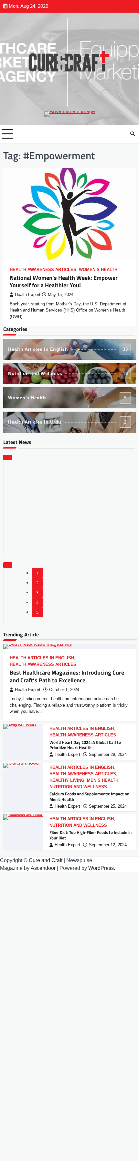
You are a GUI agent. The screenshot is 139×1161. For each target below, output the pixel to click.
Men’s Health (102, 780)
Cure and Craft (45, 860)
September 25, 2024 (108, 806)
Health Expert (27, 294)
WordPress (101, 868)
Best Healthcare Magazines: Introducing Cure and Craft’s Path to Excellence (67, 676)
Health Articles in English (68, 349)
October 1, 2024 (64, 690)
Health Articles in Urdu (67, 422)
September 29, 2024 (108, 754)
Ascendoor (43, 868)
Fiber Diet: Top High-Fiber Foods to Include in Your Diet (90, 835)
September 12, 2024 (108, 845)
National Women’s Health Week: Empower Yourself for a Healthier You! (64, 281)
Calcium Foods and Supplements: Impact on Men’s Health (89, 796)
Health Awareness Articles (43, 269)
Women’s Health (98, 269)
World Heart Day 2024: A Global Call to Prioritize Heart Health (85, 745)
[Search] (132, 134)
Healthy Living (66, 780)
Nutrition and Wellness (68, 373)
